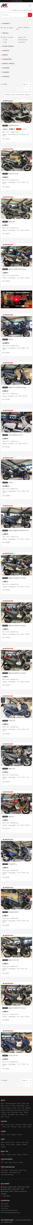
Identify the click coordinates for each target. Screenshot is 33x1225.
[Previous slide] (2, 112)
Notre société (4, 1203)
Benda (18, 1103)
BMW (2, 1105)
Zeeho (2, 1116)
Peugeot (24, 1124)
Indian (14, 1108)
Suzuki (21, 1112)
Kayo (27, 1142)
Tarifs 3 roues (22, 1170)
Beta (27, 1103)
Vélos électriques (6, 1159)
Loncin (8, 1144)
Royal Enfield (14, 1112)
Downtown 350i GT (11, 912)
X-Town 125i (9, 720)
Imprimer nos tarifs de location (9, 1210)
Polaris (13, 1144)
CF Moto (13, 1105)
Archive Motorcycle (10, 1103)
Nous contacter (5, 1206)
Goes (23, 1142)
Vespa (19, 1126)
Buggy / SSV (4, 1151)
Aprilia (2, 1103)
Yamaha (22, 1114)
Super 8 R (8, 816)
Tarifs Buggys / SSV (14, 1172)
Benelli (23, 1103)
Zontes (7, 1116)
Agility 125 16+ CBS (11, 960)
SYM (8, 1126)
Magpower (28, 1108)
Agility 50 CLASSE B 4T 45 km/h (14, 1008)
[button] (13, 121)
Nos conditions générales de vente (10, 1212)
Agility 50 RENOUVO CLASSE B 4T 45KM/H (17, 530)
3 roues (3, 1131)
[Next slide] (31, 112)
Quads (3, 1139)
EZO (2, 1162)
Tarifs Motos (4, 1170)
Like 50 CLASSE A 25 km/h (13, 435)
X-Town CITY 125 (10, 1055)
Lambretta (18, 1124)
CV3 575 (8, 339)
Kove (18, 1108)
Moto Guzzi (10, 1110)
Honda (2, 1108)
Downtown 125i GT (11, 173)
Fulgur (10, 1162)
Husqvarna (9, 1108)
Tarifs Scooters (13, 1170)
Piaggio (30, 1124)
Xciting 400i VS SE (10, 125)
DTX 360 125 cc (10, 864)
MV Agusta (26, 1110)
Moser (15, 1162)
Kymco (12, 1124)
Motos (3, 1100)
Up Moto (24, 1144)
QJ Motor (3, 1112)
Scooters (4, 1121)
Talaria (26, 1112)
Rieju (8, 1112)
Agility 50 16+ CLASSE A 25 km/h (14, 387)
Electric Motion (20, 1105)
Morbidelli (3, 1110)
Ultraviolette (11, 1114)
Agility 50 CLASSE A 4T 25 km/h (14, 269)
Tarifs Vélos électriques (7, 1174)
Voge (17, 1114)
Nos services (4, 1208)
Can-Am (7, 1105)
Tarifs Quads (4, 1172)
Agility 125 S (9, 768)
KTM (22, 1108)
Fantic (27, 1105)
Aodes (2, 1142)
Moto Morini (18, 1110)
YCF (26, 1114)
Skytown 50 (9, 221)
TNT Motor (4, 1114)
